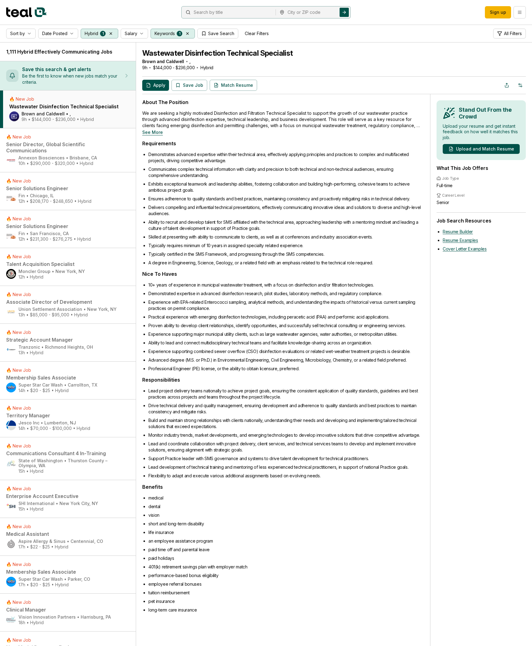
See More (152, 132)
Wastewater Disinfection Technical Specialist (217, 53)
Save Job (193, 85)
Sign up (498, 12)
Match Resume (237, 85)
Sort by (17, 33)
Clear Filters (257, 33)
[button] (110, 33)
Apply (159, 85)
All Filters (513, 33)
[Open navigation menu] (520, 12)
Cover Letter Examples (465, 248)
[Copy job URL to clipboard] (506, 85)
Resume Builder (458, 231)
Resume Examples (460, 240)
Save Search (221, 33)
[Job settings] (520, 85)
